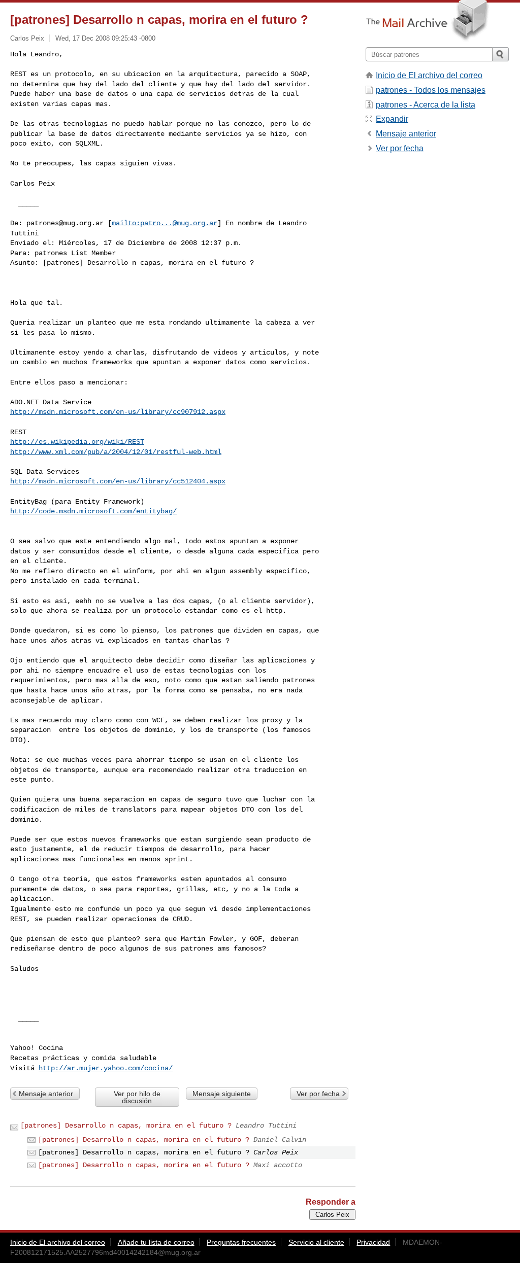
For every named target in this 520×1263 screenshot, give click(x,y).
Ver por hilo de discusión (137, 1097)
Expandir (392, 119)
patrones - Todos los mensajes (430, 90)
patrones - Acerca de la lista (425, 104)
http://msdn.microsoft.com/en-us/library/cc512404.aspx (117, 481)
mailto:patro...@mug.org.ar (164, 223)
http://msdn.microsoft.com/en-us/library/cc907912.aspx (117, 412)
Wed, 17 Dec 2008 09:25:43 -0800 (105, 38)
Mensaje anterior (46, 1094)
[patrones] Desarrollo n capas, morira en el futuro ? (126, 1125)
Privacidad (373, 1242)
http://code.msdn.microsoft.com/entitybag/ (93, 511)
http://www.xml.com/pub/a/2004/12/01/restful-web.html (115, 452)
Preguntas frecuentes (241, 1242)
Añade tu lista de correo (156, 1242)
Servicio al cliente (316, 1242)
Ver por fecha (318, 1094)
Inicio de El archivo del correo (429, 75)
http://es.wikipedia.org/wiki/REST (77, 442)
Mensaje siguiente (221, 1094)
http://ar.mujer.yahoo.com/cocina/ (106, 1068)
